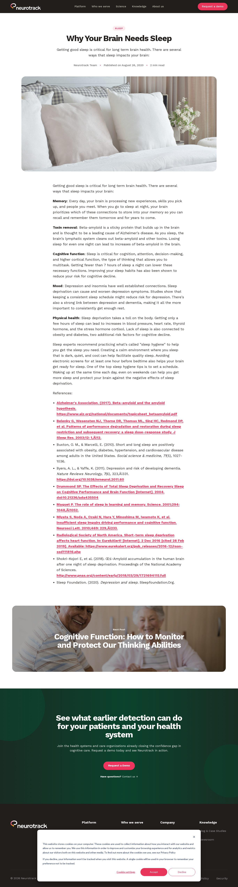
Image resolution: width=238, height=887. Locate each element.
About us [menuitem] (158, 6)
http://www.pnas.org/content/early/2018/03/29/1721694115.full (111, 575)
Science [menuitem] (121, 6)
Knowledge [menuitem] (139, 6)
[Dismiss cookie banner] (194, 837)
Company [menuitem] (167, 822)
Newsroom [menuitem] (206, 839)
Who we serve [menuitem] (101, 6)
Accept (154, 871)
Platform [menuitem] (80, 6)
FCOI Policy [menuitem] (201, 878)
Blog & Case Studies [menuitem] (212, 831)
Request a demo (212, 6)
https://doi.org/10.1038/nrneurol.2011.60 (90, 479)
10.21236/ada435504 (80, 497)
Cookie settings (126, 871)
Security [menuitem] (222, 878)
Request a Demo (119, 765)
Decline (182, 871)
